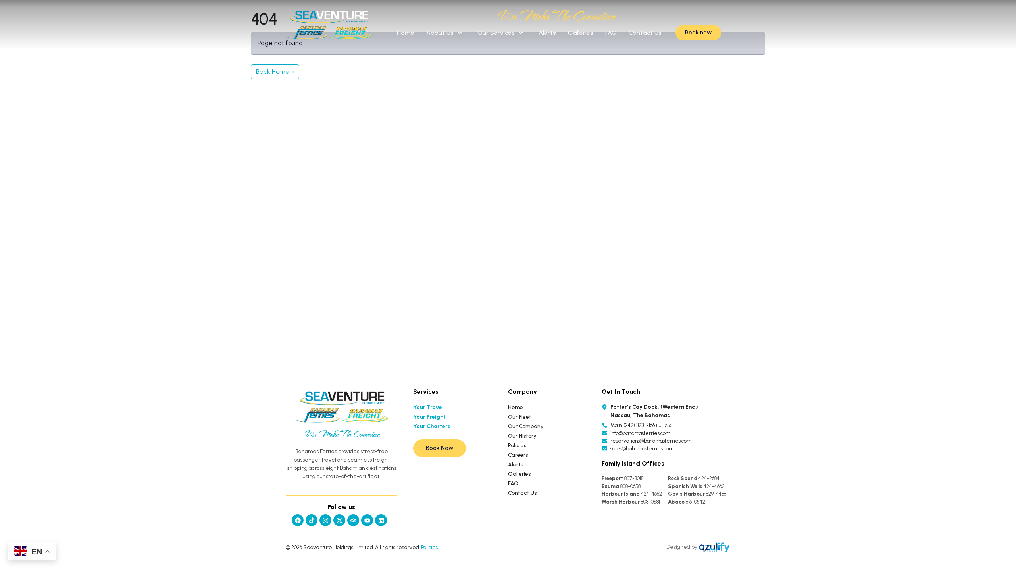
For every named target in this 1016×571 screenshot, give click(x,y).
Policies (517, 445)
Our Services (496, 32)
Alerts (547, 32)
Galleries (580, 32)
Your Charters (431, 426)
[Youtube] (367, 520)
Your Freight (429, 417)
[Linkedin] (381, 520)
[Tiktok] (312, 520)
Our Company (525, 426)
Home (405, 32)
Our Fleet (519, 417)
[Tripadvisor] (353, 520)
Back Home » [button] (275, 71)
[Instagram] (325, 520)
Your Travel (428, 407)
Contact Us (645, 32)
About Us (440, 32)
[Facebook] (298, 520)
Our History (522, 436)
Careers (518, 455)
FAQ (611, 32)
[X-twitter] (339, 520)
